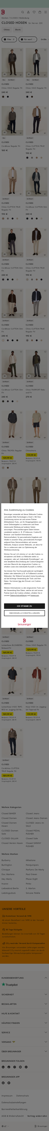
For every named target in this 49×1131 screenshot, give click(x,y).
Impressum (34, 595)
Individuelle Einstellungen (24, 613)
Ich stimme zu (24, 606)
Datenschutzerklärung (18, 595)
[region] (24, 565)
